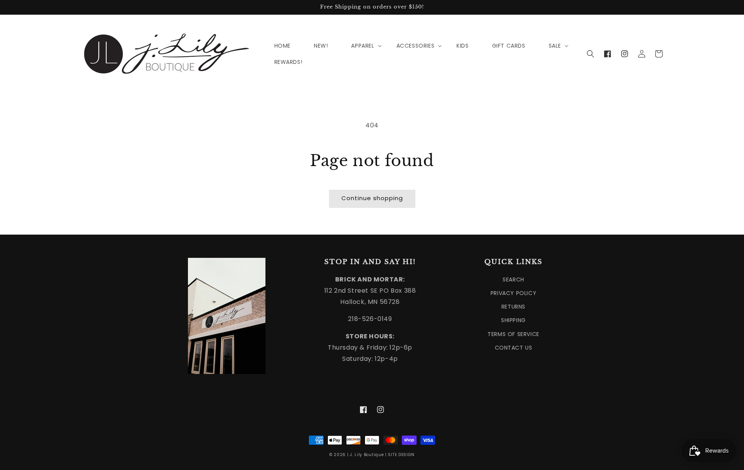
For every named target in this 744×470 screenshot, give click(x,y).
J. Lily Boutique (367, 455)
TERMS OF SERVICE (513, 334)
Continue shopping (372, 198)
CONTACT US (513, 348)
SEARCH (513, 279)
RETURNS (513, 306)
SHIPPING (513, 320)
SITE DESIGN (401, 455)
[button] (590, 53)
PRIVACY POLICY (513, 293)
